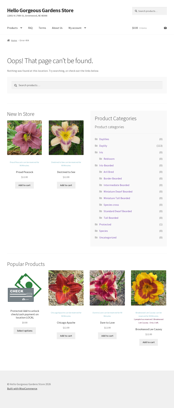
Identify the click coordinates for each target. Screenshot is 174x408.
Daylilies (104, 139)
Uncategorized (107, 237)
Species (103, 230)
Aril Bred (109, 171)
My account (75, 28)
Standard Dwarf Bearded (118, 211)
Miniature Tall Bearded (117, 198)
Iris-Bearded (106, 165)
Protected (105, 224)
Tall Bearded (111, 217)
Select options (24, 330)
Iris (101, 152)
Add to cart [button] (24, 185)
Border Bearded (113, 178)
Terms (42, 28)
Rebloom (109, 158)
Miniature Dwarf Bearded (118, 191)
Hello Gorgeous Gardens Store (40, 10)
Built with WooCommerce (22, 388)
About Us (57, 28)
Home (14, 40)
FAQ (30, 28)
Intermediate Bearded (116, 185)
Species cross (111, 204)
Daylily (103, 145)
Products (12, 28)
